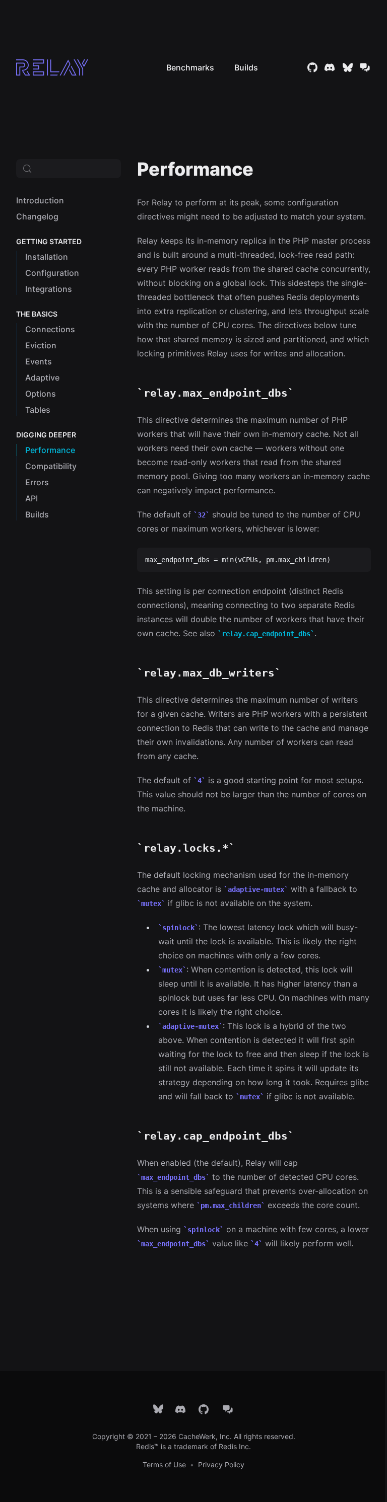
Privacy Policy (221, 1464)
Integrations (48, 289)
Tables (37, 410)
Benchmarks (190, 67)
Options (40, 394)
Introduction (40, 200)
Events (38, 361)
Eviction (40, 345)
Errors (37, 482)
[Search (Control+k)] (68, 168)
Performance (50, 450)
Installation (46, 257)
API (31, 498)
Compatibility (51, 466)
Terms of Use (164, 1464)
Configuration (52, 273)
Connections (50, 329)
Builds (246, 67)
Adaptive (42, 377)
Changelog (37, 216)
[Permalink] (263, 169)
